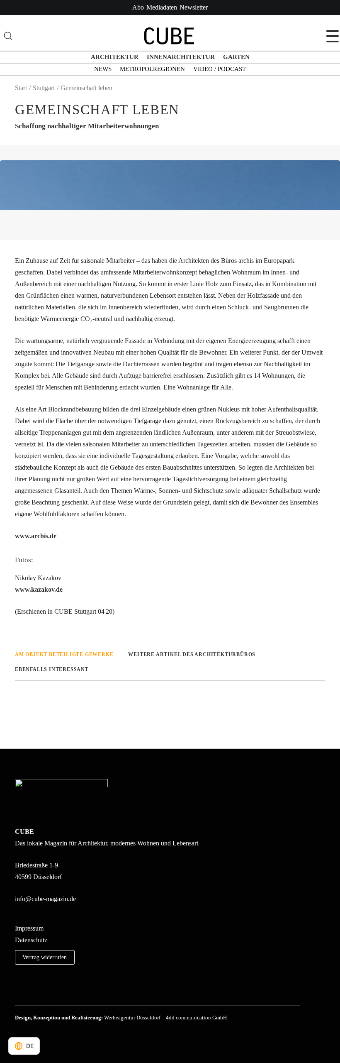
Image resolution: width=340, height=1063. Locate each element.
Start (21, 87)
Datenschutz (31, 939)
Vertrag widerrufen (44, 957)
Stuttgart (44, 87)
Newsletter (194, 7)
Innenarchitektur (181, 57)
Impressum (29, 928)
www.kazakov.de (39, 589)
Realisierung (86, 1017)
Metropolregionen (152, 69)
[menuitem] (138, 7)
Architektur (114, 57)
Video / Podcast (219, 69)
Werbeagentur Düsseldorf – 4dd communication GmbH (165, 1017)
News (103, 69)
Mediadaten (161, 7)
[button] (18, 993)
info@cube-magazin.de (45, 898)
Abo (138, 7)
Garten (236, 57)
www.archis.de (35, 535)
